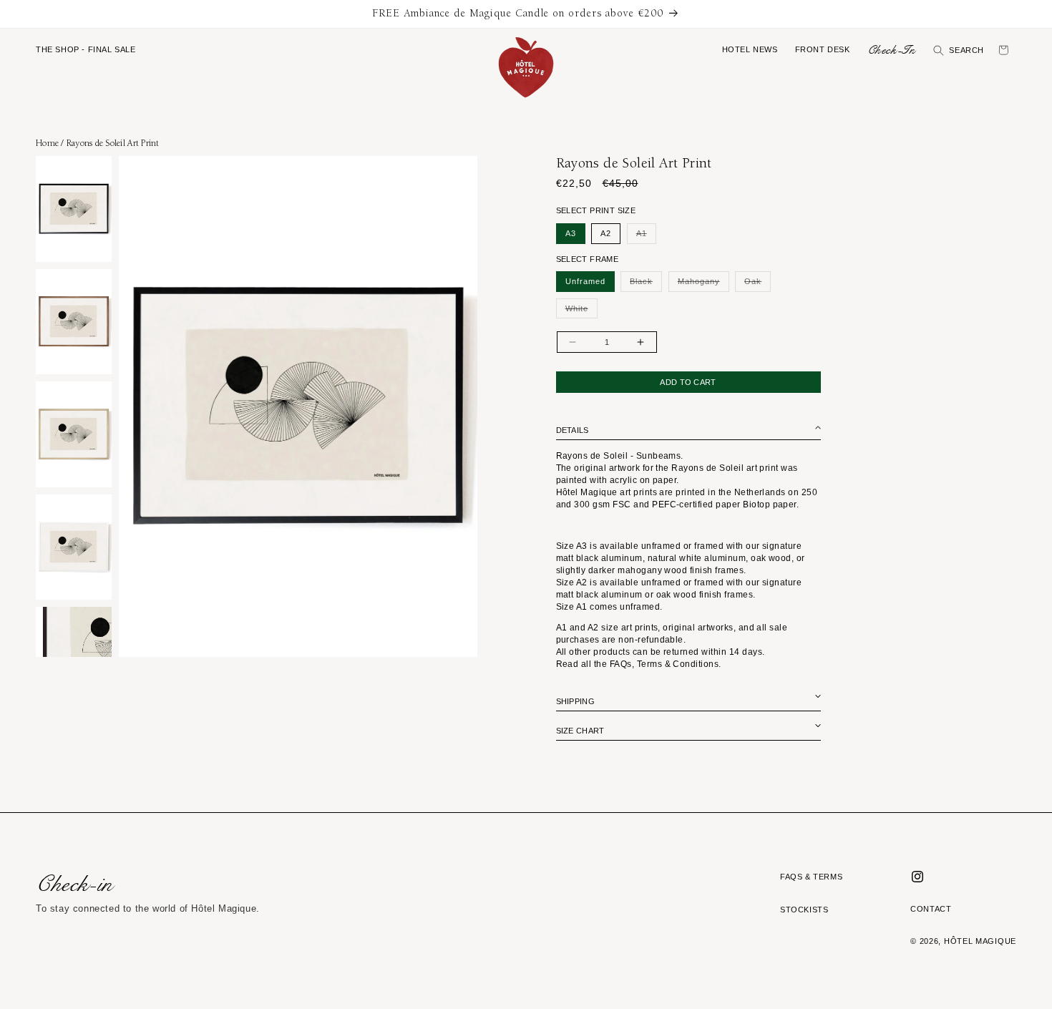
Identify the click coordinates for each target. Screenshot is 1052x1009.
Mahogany (703, 284)
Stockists (804, 909)
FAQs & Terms (811, 876)
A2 (605, 233)
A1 (646, 236)
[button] (86, 50)
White (581, 311)
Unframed (585, 281)
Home (47, 143)
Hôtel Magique (980, 941)
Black (646, 284)
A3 (570, 233)
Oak (757, 284)
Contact (930, 909)
